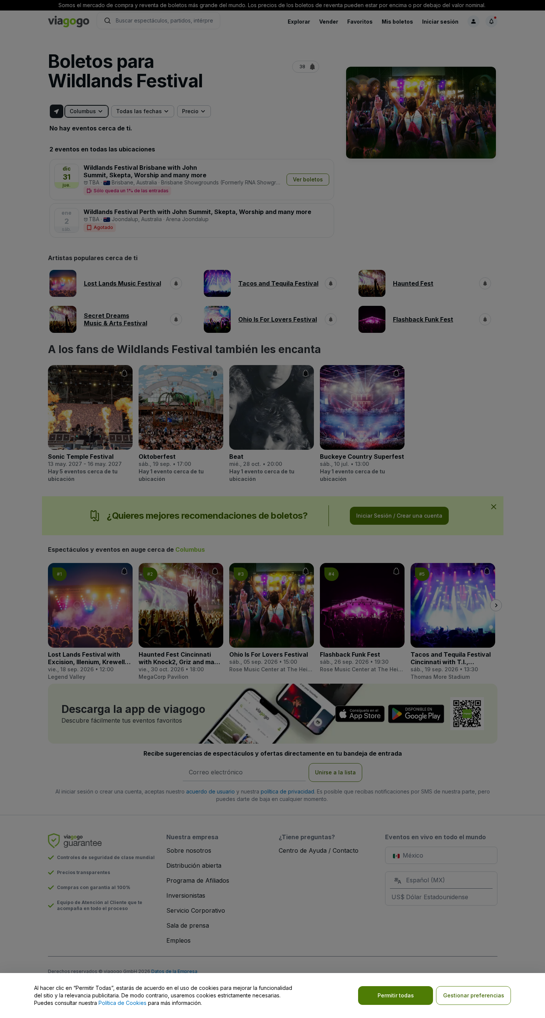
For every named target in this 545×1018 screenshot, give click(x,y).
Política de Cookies (122, 1003)
